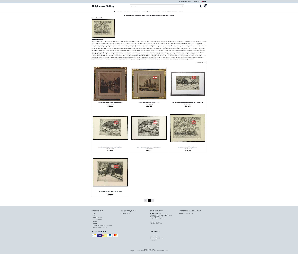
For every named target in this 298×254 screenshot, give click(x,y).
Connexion (196, 1)
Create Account (183, 1)
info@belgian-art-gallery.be (157, 218)
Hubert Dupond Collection (186, 213)
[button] (203, 1)
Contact (190, 1)
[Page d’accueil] (114, 11)
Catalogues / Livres (125, 213)
